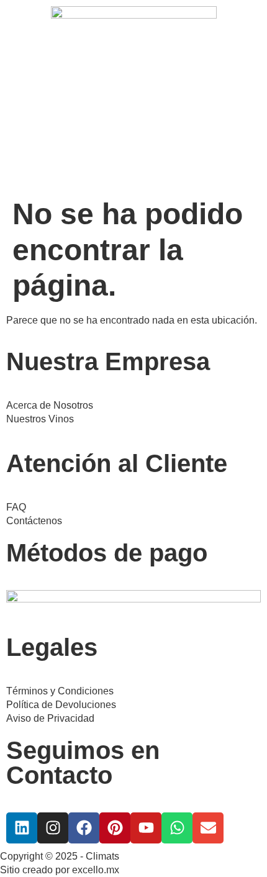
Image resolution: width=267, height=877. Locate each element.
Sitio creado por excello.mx (59, 870)
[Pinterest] (114, 827)
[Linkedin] (21, 827)
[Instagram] (52, 827)
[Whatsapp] (176, 827)
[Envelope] (208, 827)
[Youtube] (145, 827)
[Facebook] (83, 827)
